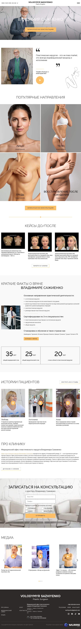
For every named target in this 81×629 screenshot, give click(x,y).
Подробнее (20, 149)
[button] (77, 560)
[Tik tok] (75, 614)
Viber (30, 511)
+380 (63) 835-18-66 (74, 604)
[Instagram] (68, 614)
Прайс (3, 615)
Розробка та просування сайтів (54, 624)
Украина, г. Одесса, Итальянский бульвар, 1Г (35, 609)
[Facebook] (72, 614)
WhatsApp (48, 511)
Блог (21, 607)
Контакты (23, 610)
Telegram (48, 508)
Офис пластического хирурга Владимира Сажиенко (17, 453)
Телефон (32, 508)
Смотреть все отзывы (69, 382)
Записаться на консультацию (40, 29)
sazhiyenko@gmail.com (72, 610)
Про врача (5, 607)
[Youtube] (79, 614)
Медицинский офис (6, 611)
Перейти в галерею (40, 265)
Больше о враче (31, 338)
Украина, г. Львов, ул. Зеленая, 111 (34, 612)
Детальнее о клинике (11, 469)
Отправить (40, 515)
